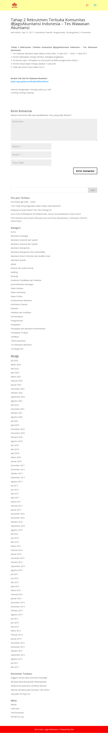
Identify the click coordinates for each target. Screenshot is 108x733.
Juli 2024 (14, 360)
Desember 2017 (17, 465)
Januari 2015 (16, 598)
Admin (17, 32)
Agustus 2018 (16, 441)
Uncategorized (72, 32)
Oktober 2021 (17, 413)
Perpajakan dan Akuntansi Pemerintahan (28, 328)
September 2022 (18, 397)
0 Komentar (86, 32)
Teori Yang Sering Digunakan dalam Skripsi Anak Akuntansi (36, 206)
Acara (13, 232)
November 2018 (18, 433)
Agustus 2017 (16, 481)
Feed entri (15, 708)
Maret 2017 (16, 501)
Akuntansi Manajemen (20, 248)
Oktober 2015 (17, 562)
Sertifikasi (15, 336)
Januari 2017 (16, 510)
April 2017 (15, 497)
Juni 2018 (15, 445)
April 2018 (15, 453)
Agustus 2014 (16, 614)
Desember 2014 (17, 602)
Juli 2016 (14, 534)
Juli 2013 (14, 663)
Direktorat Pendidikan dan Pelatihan (26, 280)
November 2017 (18, 469)
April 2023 (15, 372)
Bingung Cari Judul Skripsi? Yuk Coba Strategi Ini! (31, 210)
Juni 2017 (15, 489)
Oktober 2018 (17, 437)
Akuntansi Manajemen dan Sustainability (28, 252)
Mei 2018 (15, 449)
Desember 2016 (17, 513)
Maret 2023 (16, 376)
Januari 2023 (16, 385)
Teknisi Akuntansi (18, 341)
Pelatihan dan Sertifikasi (21, 312)
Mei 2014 (15, 626)
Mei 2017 (15, 493)
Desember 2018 (17, 429)
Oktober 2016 (17, 522)
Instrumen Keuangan (38, 677)
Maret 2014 (16, 630)
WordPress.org (17, 716)
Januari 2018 (16, 461)
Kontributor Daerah (43, 32)
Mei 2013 (15, 667)
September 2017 (18, 477)
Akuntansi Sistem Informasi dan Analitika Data (30, 256)
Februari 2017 (17, 506)
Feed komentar (17, 712)
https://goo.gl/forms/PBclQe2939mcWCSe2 (29, 81)
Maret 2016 (16, 546)
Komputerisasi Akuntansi (21, 300)
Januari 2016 (16, 554)
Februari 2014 (17, 634)
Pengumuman (59, 32)
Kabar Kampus (17, 288)
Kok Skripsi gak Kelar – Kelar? (23, 202)
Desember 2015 (17, 558)
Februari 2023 (17, 380)
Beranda (14, 276)
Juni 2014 (15, 622)
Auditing (14, 272)
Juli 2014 (14, 618)
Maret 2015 (16, 590)
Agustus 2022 (16, 401)
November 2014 (18, 606)
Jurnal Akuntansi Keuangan (22, 284)
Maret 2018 (16, 457)
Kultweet (14, 308)
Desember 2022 (17, 389)
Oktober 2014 (17, 610)
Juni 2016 (15, 538)
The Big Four (24, 694)
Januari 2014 (16, 639)
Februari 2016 (17, 550)
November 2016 (18, 518)
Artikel (13, 264)
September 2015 (18, 566)
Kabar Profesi (16, 296)
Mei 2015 (15, 582)
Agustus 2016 (16, 530)
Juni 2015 (15, 578)
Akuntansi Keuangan (19, 236)
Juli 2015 (14, 574)
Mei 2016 (15, 542)
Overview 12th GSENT (40, 690)
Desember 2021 (17, 409)
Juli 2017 (14, 485)
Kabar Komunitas (18, 292)
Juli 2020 (14, 421)
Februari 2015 (17, 594)
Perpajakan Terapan (19, 332)
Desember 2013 (17, 643)
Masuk (13, 704)
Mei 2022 (15, 405)
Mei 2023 (15, 368)
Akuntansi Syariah (18, 260)
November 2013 (18, 647)
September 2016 (18, 526)
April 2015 (15, 586)
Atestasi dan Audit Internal (22, 268)
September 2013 (18, 655)
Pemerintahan (17, 316)
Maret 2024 (16, 364)
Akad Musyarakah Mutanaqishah (32, 681)
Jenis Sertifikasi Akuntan (36, 686)
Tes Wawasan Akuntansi (21, 344)
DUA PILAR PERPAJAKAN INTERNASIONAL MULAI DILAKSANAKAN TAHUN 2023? (46, 214)
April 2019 (15, 425)
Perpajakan (15, 324)
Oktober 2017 (17, 473)
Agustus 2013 (16, 659)
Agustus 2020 (16, 417)
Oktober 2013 (17, 651)
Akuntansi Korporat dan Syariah (24, 240)
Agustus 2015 (16, 570)
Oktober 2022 (17, 393)
